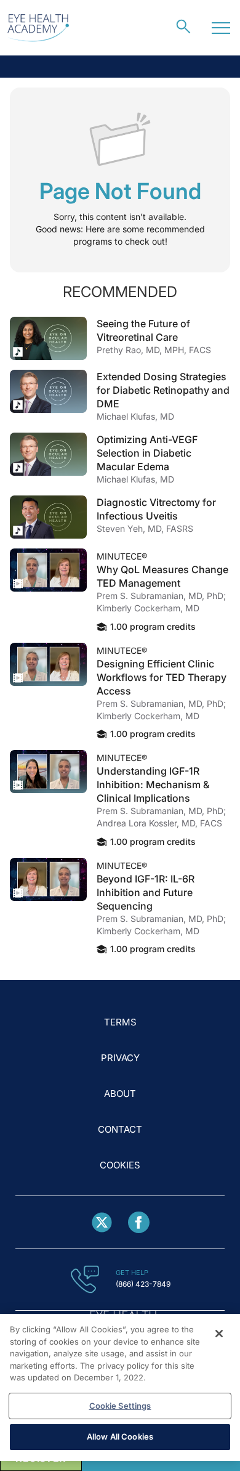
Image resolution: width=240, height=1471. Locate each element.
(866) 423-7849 (143, 1284)
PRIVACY (120, 1058)
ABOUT (120, 1093)
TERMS (120, 1022)
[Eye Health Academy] (38, 28)
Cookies (120, 1165)
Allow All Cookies (120, 1436)
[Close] (219, 1333)
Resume (48, 338)
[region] (120, 1387)
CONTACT (120, 1129)
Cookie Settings (120, 1406)
